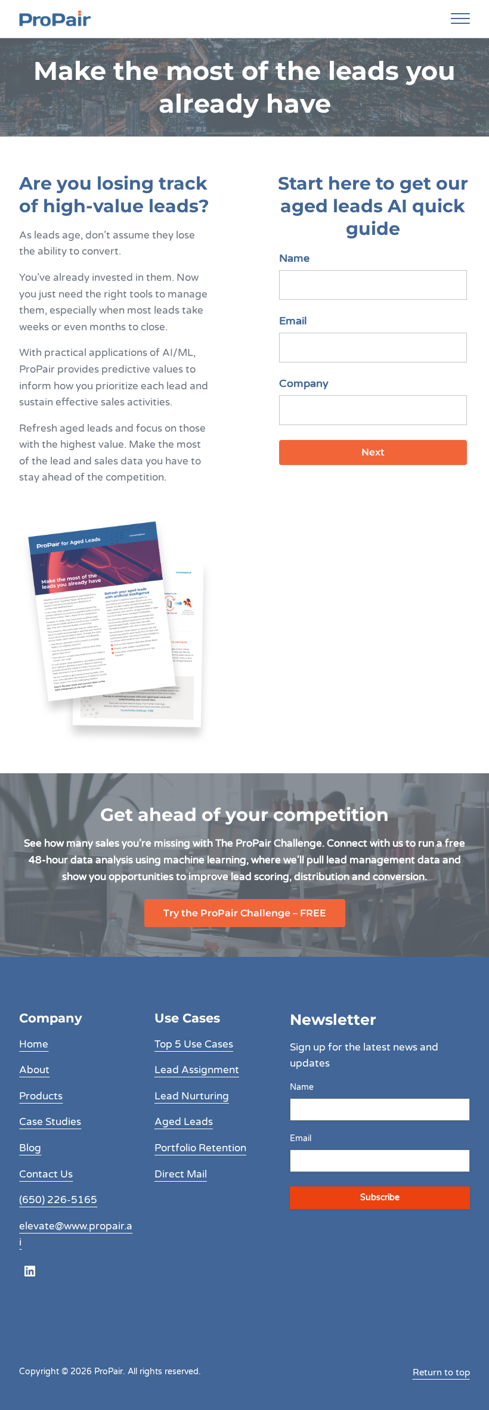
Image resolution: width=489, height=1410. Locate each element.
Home (33, 1044)
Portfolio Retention (200, 1148)
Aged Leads (183, 1121)
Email (293, 321)
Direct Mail (180, 1174)
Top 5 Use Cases (193, 1044)
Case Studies (50, 1121)
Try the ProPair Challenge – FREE (244, 913)
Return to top (441, 1372)
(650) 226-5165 (58, 1200)
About (34, 1070)
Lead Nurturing (191, 1096)
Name (294, 258)
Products (41, 1096)
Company (304, 383)
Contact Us (46, 1174)
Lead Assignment (196, 1070)
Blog (30, 1148)
